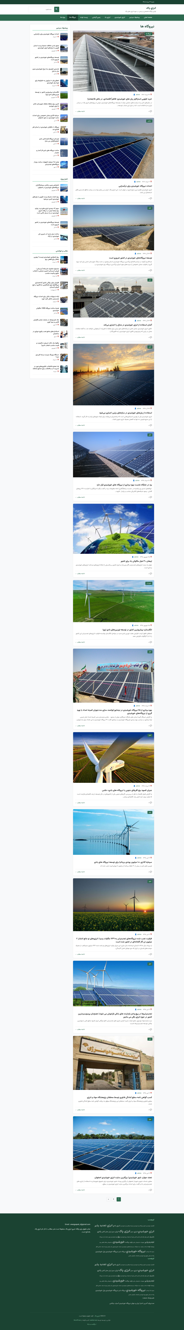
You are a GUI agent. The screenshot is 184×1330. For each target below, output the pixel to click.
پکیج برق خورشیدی (143, 1256)
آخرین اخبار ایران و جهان (139, 1303)
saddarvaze (93, 1320)
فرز (111, 1247)
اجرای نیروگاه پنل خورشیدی (139, 1226)
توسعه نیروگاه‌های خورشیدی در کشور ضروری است (130, 258)
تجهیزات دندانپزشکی (140, 1242)
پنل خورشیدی (100, 1251)
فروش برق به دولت (105, 1247)
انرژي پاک (151, 8)
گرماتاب (137, 1256)
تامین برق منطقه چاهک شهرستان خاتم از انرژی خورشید (46, 105)
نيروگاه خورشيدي (135, 1251)
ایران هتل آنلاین (106, 1232)
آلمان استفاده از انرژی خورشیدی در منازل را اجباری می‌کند (128, 325)
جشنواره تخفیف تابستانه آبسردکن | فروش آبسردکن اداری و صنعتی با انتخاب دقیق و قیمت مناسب (46, 271)
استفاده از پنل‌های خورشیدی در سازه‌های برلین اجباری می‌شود (125, 413)
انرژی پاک (124, 1231)
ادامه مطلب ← (80, 111)
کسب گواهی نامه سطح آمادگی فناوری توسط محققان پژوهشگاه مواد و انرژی (119, 1097)
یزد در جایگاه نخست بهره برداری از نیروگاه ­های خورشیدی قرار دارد (124, 485)
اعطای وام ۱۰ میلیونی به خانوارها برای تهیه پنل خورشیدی (47, 81)
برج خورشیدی (124, 1237)
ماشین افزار (98, 1247)
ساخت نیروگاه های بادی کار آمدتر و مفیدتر (47, 151)
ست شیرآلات (137, 1247)
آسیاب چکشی (114, 1303)
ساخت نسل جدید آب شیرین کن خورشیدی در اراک (48, 235)
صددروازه (151, 1303)
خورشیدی (119, 1241)
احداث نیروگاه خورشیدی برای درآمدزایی (135, 186)
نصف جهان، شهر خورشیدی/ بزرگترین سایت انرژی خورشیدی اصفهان (123, 1177)
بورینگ (101, 1237)
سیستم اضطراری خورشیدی (128, 1247)
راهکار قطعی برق (103, 1242)
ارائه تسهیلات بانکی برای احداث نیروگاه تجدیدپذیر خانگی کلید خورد (46, 297)
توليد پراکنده (128, 1242)
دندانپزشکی (109, 1242)
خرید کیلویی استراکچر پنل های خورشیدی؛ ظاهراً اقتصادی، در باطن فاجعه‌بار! (119, 99)
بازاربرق (152, 1237)
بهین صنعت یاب (106, 1237)
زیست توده (84, 17)
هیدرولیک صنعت (148, 1298)
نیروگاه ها (72, 17)
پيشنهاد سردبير (134, 17)
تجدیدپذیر (149, 1242)
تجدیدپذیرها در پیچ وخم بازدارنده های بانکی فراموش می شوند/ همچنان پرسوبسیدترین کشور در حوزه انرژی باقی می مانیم (115, 1015)
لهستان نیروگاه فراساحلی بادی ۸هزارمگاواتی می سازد (49, 140)
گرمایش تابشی (131, 1256)
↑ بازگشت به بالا (92, 1324)
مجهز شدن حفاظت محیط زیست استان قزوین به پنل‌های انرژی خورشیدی (46, 46)
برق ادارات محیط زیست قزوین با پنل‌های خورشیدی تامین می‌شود (46, 198)
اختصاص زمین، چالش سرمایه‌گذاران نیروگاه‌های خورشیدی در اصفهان (47, 186)
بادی (99, 1231)
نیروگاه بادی (122, 1251)
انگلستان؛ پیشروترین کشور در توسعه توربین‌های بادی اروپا (127, 630)
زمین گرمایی (96, 17)
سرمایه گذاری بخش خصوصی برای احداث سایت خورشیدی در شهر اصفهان (45, 116)
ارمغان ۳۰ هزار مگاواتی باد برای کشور (136, 561)
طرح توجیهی (115, 1247)
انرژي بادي (116, 1225)
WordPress (77, 1320)
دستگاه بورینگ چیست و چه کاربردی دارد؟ (47, 356)
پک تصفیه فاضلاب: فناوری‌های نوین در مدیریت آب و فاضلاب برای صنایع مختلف (46, 367)
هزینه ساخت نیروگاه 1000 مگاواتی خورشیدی (47, 309)
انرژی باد (107, 17)
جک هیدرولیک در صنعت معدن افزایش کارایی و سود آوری (46, 321)
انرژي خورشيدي (146, 1231)
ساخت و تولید (144, 1247)
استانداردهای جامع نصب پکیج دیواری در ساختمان (46, 332)
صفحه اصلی (148, 17)
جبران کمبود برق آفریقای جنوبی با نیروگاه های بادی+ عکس (127, 790)
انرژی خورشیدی (120, 17)
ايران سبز (115, 1231)
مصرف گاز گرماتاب (150, 1252)
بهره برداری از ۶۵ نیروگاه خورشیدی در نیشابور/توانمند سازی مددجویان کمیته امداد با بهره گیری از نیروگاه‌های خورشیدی (114, 711)
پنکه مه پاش (151, 1256)
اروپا (132, 1226)
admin (138, 95)
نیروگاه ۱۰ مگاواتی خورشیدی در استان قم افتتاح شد (46, 128)
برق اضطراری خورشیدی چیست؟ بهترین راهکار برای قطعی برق (46, 258)
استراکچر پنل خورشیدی (126, 1226)
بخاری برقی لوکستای (145, 1237)
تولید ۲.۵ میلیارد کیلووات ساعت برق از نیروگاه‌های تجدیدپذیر (46, 163)
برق (118, 1236)
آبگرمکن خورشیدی (150, 1226)
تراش (134, 1242)
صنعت (119, 1247)
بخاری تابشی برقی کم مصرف (133, 1237)
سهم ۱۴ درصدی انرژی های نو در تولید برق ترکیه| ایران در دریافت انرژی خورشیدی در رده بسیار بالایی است (47, 210)
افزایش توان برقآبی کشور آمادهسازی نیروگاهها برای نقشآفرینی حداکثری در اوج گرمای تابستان (45, 285)
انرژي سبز (134, 1231)
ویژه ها (62, 17)
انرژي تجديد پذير (103, 1225)
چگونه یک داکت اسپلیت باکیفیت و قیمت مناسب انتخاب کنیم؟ (47, 344)
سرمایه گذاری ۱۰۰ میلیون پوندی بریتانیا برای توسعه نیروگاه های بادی (123, 862)
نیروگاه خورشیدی (112, 1251)
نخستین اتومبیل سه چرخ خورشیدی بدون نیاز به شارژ (45, 70)
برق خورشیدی (114, 1237)
